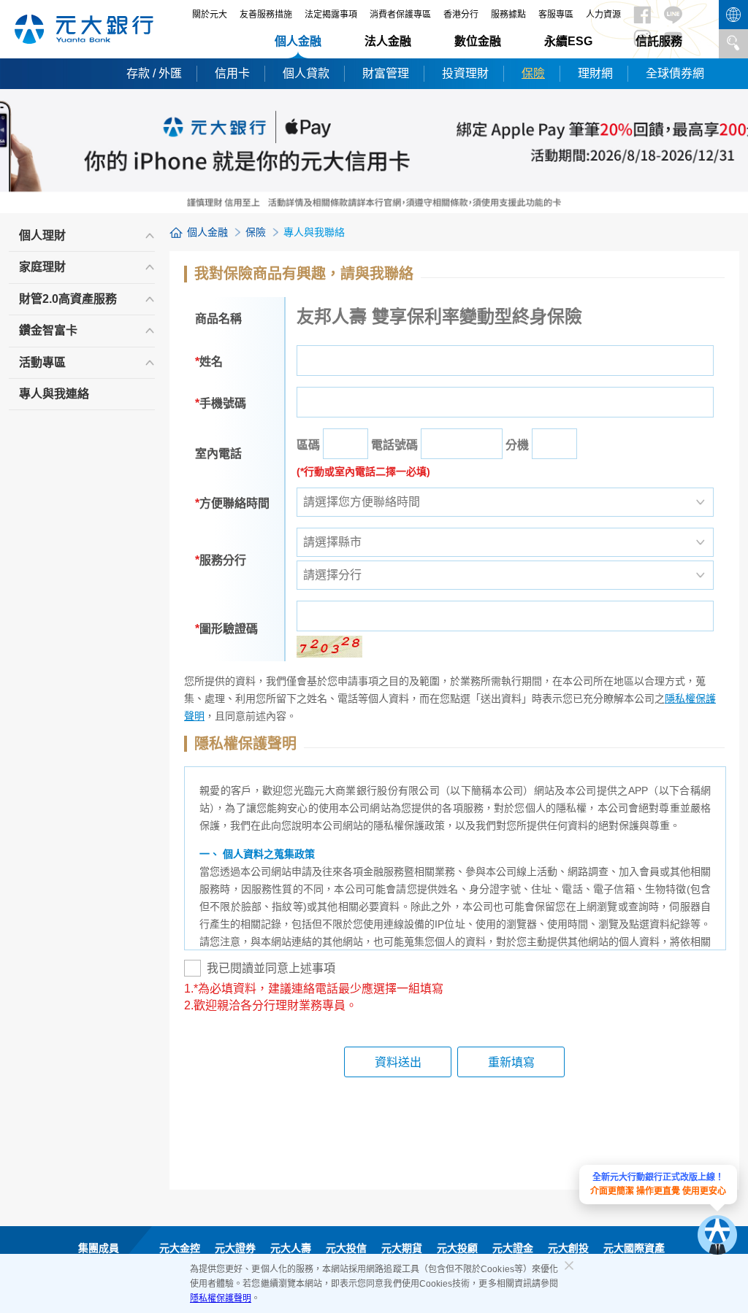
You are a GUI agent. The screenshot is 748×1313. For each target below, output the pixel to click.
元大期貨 (401, 1248)
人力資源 (603, 14)
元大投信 (346, 1248)
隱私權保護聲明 (220, 1298)
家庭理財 (42, 267)
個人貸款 (306, 73)
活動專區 (42, 362)
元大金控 (179, 1248)
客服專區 (555, 14)
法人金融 (388, 41)
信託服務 (659, 41)
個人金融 (298, 41)
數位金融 (477, 41)
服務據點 (508, 14)
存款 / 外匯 (154, 73)
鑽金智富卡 (48, 330)
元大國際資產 (634, 1248)
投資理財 (465, 73)
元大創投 (568, 1248)
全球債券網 (675, 73)
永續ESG (568, 41)
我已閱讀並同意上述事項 (271, 968)
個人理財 (42, 235)
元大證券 (235, 1248)
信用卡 (232, 73)
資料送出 (398, 1062)
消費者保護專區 (400, 14)
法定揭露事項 (331, 14)
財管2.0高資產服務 (68, 299)
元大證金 (512, 1248)
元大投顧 (457, 1248)
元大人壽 (290, 1248)
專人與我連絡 (54, 394)
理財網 (595, 73)
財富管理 (385, 73)
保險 (533, 73)
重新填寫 (511, 1062)
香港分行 (460, 14)
